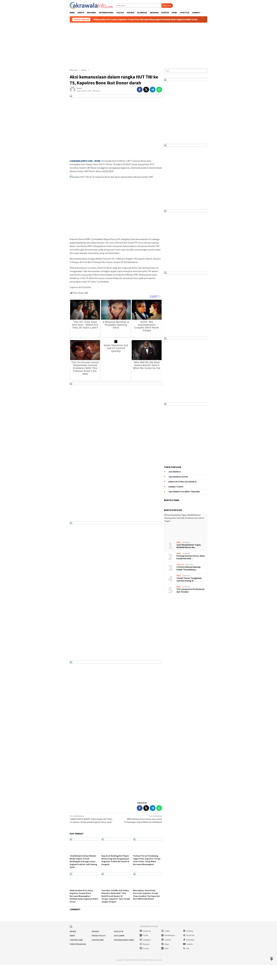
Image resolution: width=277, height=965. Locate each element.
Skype (166, 944)
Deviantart (190, 940)
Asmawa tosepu (175, 486)
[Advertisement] (138, 44)
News (178, 542)
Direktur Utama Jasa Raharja (182, 481)
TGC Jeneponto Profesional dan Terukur (190, 590)
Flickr (166, 948)
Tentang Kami (76, 940)
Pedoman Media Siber (124, 940)
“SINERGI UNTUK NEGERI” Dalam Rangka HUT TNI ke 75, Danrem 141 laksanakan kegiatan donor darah (91, 819)
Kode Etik (118, 931)
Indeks (73, 931)
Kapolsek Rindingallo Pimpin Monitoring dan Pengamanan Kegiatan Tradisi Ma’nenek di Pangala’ (115, 860)
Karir (72, 935)
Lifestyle (180, 565)
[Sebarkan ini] (140, 89)
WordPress (190, 935)
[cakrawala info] (91, 5)
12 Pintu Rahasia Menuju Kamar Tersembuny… (188, 568)
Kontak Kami (98, 940)
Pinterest (189, 931)
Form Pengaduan (78, 944)
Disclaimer (119, 935)
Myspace (146, 944)
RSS (187, 948)
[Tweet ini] (146, 89)
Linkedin (167, 940)
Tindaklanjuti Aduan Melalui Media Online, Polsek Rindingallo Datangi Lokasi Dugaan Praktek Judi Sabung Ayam (83, 861)
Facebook (147, 931)
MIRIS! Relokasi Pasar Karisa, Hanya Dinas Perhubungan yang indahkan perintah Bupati (143, 819)
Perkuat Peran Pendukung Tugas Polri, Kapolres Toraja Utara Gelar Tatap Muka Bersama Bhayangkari (146, 860)
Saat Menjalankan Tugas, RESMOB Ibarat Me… (188, 546)
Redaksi (95, 931)
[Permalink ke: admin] (72, 89)
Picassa (146, 948)
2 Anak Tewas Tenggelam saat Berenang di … (189, 579)
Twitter (167, 931)
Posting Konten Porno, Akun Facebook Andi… (190, 557)
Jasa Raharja (174, 472)
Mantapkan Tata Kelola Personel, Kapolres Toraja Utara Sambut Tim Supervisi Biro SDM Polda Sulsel (146, 894)
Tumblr (145, 935)
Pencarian (167, 5)
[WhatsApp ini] (159, 89)
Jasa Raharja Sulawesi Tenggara (184, 491)
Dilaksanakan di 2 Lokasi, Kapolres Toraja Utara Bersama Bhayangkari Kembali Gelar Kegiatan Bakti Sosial (110, 19)
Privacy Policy (98, 935)
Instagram (147, 940)
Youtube (189, 944)
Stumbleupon (169, 935)
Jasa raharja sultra (178, 476)
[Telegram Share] (153, 89)
